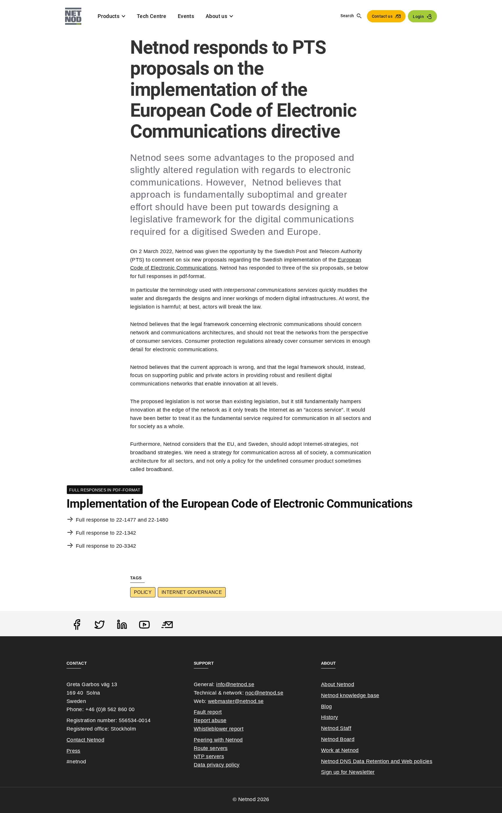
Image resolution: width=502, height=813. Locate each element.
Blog (326, 706)
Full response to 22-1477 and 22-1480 (122, 520)
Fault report (208, 712)
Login (418, 16)
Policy (143, 592)
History (329, 717)
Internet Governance (192, 592)
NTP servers (209, 756)
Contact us (382, 16)
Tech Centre (151, 16)
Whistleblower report (218, 729)
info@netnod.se (235, 684)
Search (347, 15)
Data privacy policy (217, 765)
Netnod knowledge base (350, 695)
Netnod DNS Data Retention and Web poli (372, 761)
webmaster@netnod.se (236, 701)
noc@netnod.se (264, 693)
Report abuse (210, 720)
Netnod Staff (336, 728)
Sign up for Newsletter (348, 772)
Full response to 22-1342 (106, 533)
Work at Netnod (340, 750)
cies (427, 761)
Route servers (211, 748)
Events (186, 16)
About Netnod (337, 684)
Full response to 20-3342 (106, 546)
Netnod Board (337, 739)
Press (73, 751)
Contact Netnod (85, 740)
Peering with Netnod (218, 740)
